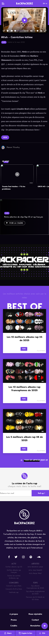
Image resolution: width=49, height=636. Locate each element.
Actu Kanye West (35, 573)
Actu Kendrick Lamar (35, 567)
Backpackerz (24, 3)
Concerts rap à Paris (13, 586)
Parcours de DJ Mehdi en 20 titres (35, 598)
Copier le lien (27, 633)
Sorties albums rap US (13, 567)
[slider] (18, 31)
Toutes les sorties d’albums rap (13, 577)
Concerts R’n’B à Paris (14, 589)
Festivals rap (13, 592)
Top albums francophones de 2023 (35, 587)
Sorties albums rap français (14, 571)
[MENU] (3, 3)
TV (44, 4)
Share (9, 633)
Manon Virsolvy (13, 147)
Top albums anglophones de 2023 (35, 592)
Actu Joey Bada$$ (35, 570)
